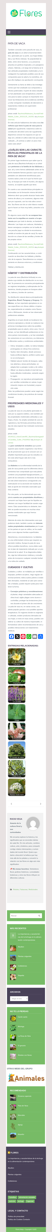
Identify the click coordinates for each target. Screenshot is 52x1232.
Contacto (26, 1219)
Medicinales (33, 889)
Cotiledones (22, 966)
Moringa (21, 1026)
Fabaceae (24, 889)
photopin (40, 117)
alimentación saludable (27, 1197)
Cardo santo (22, 1017)
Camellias (12, 1197)
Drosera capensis (24, 1096)
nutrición (12, 1201)
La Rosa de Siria (24, 1036)
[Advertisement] (26, 26)
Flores (15, 1153)
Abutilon (21, 947)
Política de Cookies (15, 1219)
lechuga (20, 1201)
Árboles (16, 889)
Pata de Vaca (23, 1106)
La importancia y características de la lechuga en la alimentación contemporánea (30, 937)
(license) (11, 120)
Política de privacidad (16, 1216)
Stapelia (21, 975)
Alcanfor (21, 1134)
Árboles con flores (25, 1055)
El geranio (22, 1046)
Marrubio (21, 1115)
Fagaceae (29, 1201)
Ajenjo (20, 1125)
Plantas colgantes (24, 956)
